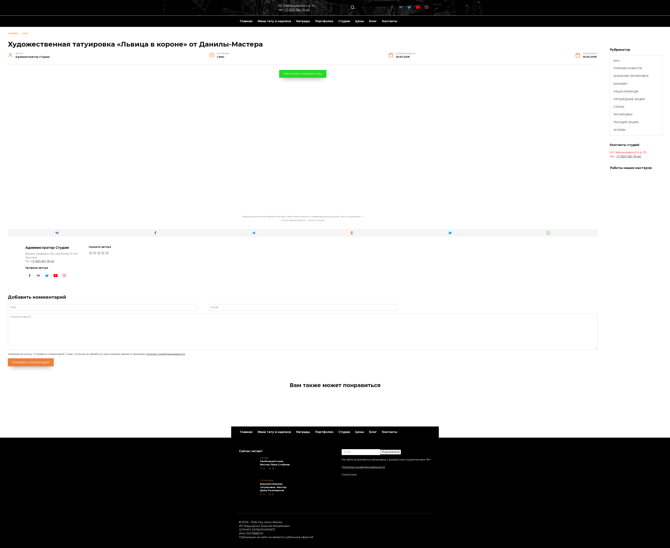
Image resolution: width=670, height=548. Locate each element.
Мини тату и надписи (274, 21)
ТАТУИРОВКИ (622, 114)
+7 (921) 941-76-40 (297, 10)
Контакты (389, 21)
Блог (373, 21)
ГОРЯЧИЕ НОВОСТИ (627, 68)
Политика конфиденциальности (363, 467)
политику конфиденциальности (165, 354)
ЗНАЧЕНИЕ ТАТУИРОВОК (631, 76)
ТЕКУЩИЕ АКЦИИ (626, 122)
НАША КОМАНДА (625, 91)
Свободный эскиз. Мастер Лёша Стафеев (275, 463)
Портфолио (324, 21)
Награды (303, 21)
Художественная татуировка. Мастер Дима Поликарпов (273, 487)
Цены (359, 21)
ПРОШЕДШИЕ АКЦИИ (629, 99)
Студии (344, 21)
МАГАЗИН (620, 83)
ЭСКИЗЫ (619, 129)
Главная (246, 21)
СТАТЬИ (618, 106)
